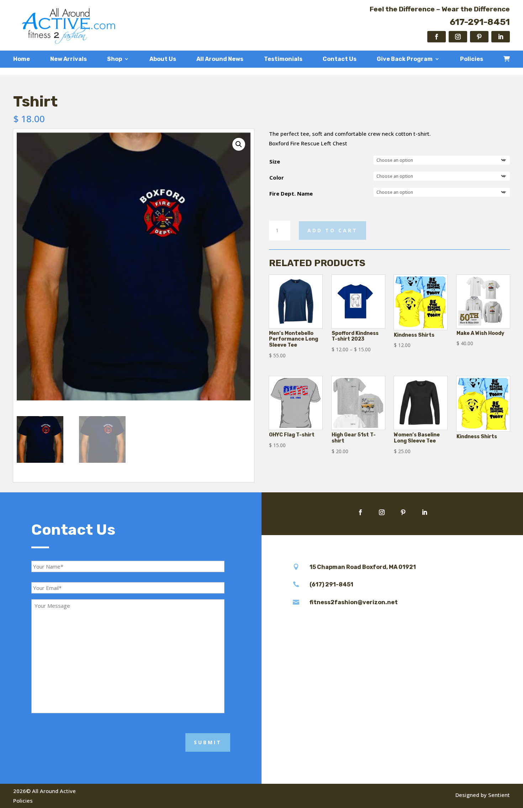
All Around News (219, 59)
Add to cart (332, 230)
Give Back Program (405, 59)
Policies (471, 59)
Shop (114, 59)
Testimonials (283, 59)
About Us (162, 59)
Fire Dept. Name (291, 193)
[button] (238, 144)
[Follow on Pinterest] (479, 36)
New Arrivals (68, 59)
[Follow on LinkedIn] (500, 36)
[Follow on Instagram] (458, 36)
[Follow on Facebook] (436, 36)
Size (274, 161)
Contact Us (339, 59)
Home (21, 59)
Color (276, 177)
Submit (208, 742)
